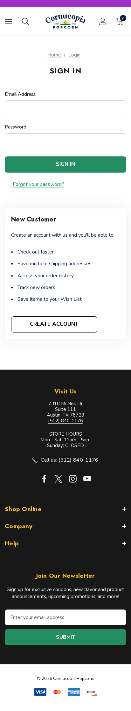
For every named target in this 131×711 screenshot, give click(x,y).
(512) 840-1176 (65, 421)
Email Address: (21, 94)
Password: (16, 127)
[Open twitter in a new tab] (58, 479)
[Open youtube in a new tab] (87, 479)
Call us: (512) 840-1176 (69, 460)
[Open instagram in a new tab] (73, 479)
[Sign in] (103, 21)
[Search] (25, 21)
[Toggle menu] (8, 21)
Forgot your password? (38, 184)
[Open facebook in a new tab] (44, 479)
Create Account (54, 324)
